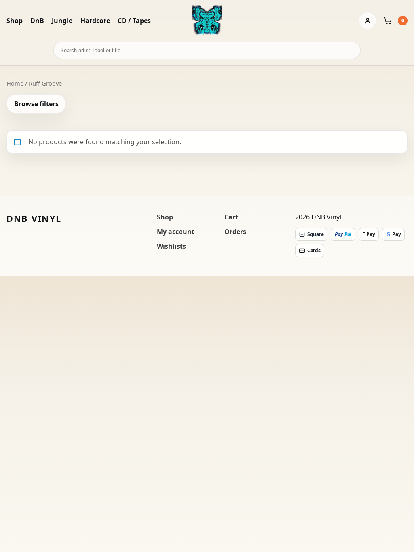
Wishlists (171, 246)
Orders (235, 231)
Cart (231, 217)
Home (14, 83)
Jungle (62, 20)
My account (175, 231)
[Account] (367, 20)
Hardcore (95, 20)
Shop (14, 20)
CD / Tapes (134, 20)
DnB (37, 20)
